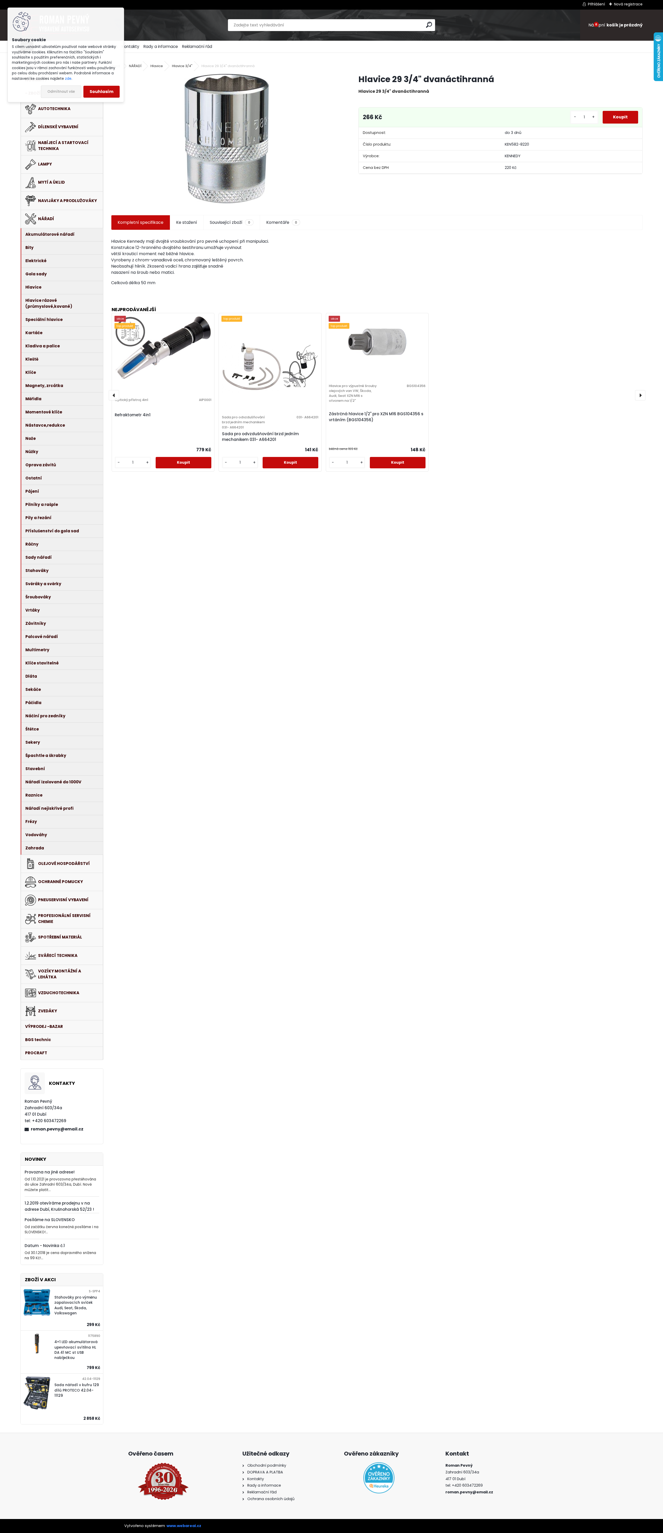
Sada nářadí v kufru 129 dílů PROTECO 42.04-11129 (76, 1390)
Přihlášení (596, 4)
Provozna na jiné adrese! (50, 1172)
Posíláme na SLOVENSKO (50, 1219)
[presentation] (114, 395)
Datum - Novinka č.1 (45, 1245)
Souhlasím (101, 92)
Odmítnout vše (61, 91)
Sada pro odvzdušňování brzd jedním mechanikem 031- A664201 (260, 436)
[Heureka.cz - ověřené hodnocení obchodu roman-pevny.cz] (379, 1477)
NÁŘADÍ (135, 65)
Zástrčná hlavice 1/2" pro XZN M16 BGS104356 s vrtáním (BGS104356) (376, 416)
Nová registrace (628, 4)
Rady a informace (160, 46)
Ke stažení (186, 222)
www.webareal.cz (184, 1525)
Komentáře (281, 222)
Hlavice (156, 65)
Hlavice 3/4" (182, 65)
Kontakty (130, 46)
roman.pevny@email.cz (57, 1129)
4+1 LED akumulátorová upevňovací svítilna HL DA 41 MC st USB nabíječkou (76, 1349)
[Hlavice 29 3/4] (226, 138)
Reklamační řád (197, 46)
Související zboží (230, 222)
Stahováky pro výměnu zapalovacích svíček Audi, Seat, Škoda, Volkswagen (75, 1305)
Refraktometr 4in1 (132, 415)
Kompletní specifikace (140, 222)
